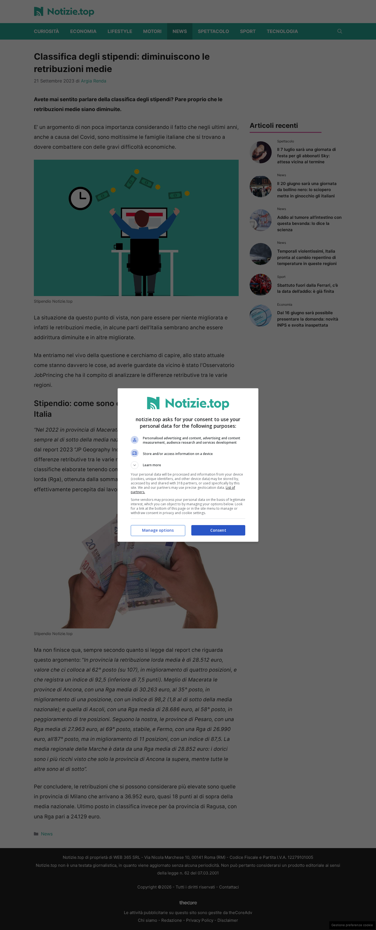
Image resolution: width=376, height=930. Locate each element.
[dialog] (188, 465)
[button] (188, 465)
